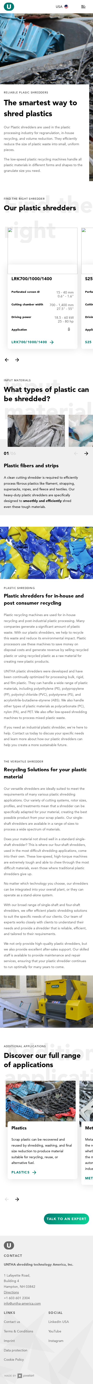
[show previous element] (7, 360)
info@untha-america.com (22, 1303)
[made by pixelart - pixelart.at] (19, 1376)
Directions (11, 1292)
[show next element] (17, 360)
